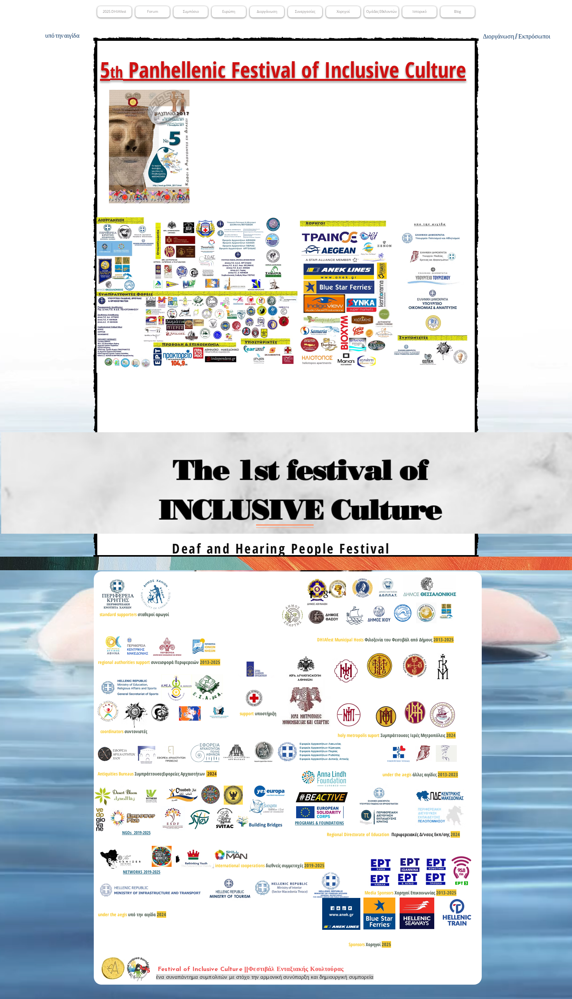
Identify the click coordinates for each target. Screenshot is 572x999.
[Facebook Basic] (311, 594)
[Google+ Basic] (327, 594)
